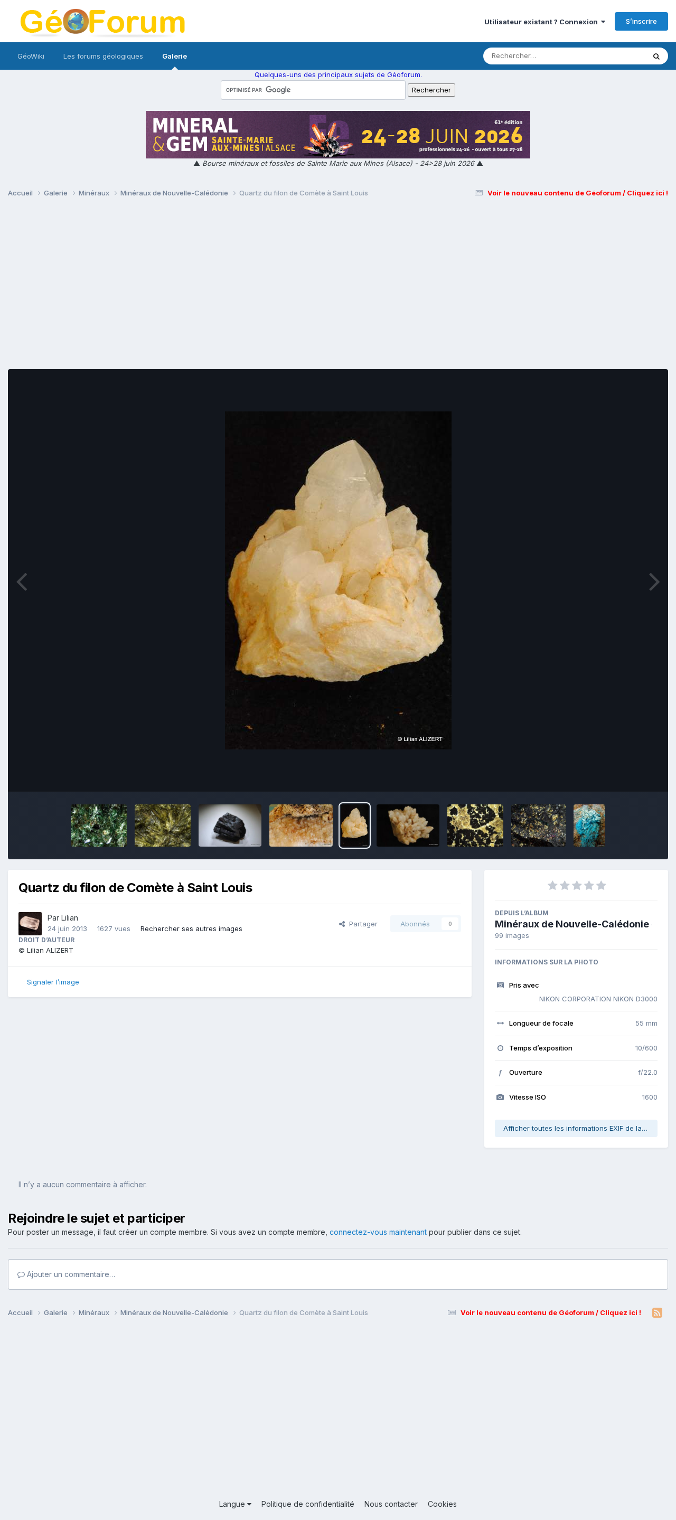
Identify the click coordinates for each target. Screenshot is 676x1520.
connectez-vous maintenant (378, 1231)
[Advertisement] (338, 288)
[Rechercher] (656, 56)
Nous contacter (391, 1503)
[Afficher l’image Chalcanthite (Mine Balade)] (589, 825)
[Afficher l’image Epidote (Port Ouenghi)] (163, 825)
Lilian (69, 917)
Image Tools (624, 772)
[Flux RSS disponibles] (657, 1313)
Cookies (442, 1503)
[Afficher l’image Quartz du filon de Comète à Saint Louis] (300, 825)
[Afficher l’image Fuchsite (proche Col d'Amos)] (99, 825)
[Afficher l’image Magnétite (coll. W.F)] (230, 825)
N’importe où (610, 56)
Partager (361, 923)
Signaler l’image (53, 982)
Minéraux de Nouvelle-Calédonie (572, 924)
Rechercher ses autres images (191, 928)
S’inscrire (641, 21)
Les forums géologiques (103, 56)
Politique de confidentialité (307, 1503)
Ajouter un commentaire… (70, 1274)
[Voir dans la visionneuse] (338, 580)
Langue (233, 1503)
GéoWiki (30, 56)
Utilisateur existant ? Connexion (542, 21)
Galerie (174, 56)
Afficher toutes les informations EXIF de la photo (580, 1128)
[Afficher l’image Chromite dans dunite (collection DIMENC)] (475, 825)
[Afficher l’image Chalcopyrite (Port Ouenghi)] (538, 825)
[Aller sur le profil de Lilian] (30, 923)
